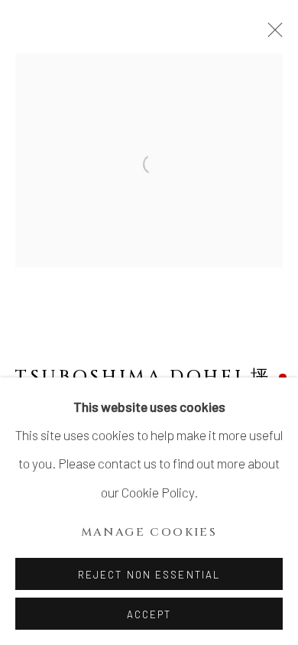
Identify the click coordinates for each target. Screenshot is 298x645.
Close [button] (271, 34)
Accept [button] (149, 614)
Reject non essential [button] (149, 575)
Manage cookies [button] (149, 532)
